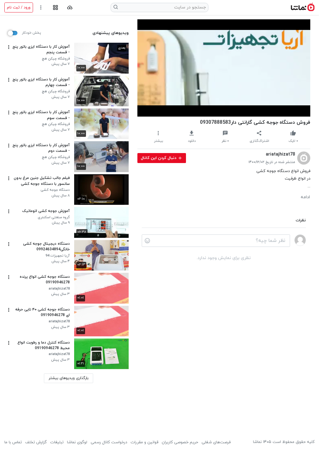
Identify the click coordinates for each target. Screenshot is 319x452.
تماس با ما (13, 442)
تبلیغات (57, 442)
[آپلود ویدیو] (70, 7)
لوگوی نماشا (77, 442)
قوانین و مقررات (144, 442)
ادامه (305, 197)
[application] (223, 68)
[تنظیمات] (41, 7)
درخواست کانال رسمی (109, 442)
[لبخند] (147, 240)
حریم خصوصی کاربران (180, 442)
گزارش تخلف (36, 442)
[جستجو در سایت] (116, 7)
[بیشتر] (9, 47)
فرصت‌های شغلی (216, 442)
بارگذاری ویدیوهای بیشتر (68, 378)
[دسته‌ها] (55, 7)
